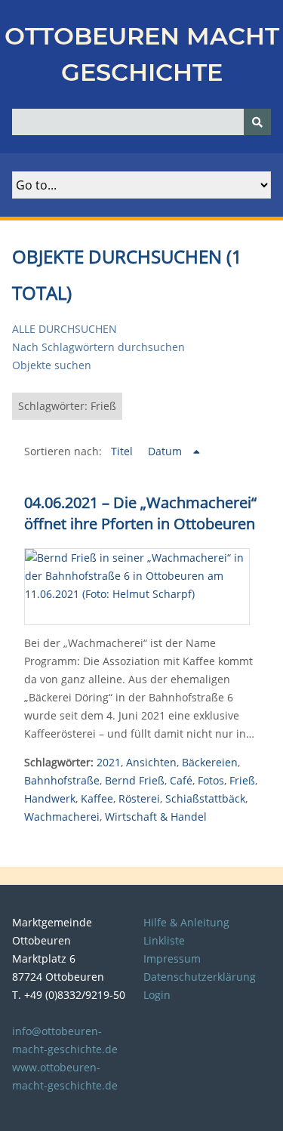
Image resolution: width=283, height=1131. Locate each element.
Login (157, 995)
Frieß (242, 780)
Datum (166, 451)
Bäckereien (210, 762)
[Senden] (257, 122)
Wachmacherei (62, 816)
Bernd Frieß (135, 780)
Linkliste (164, 940)
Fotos (211, 780)
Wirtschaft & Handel (156, 816)
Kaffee (97, 798)
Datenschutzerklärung (199, 976)
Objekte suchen (51, 365)
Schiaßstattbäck (205, 798)
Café (181, 780)
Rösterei (139, 798)
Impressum (172, 958)
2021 (109, 762)
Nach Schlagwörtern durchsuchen (98, 347)
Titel (123, 451)
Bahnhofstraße (62, 780)
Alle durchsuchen (64, 329)
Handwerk (49, 798)
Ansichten (151, 762)
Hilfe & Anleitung (186, 922)
